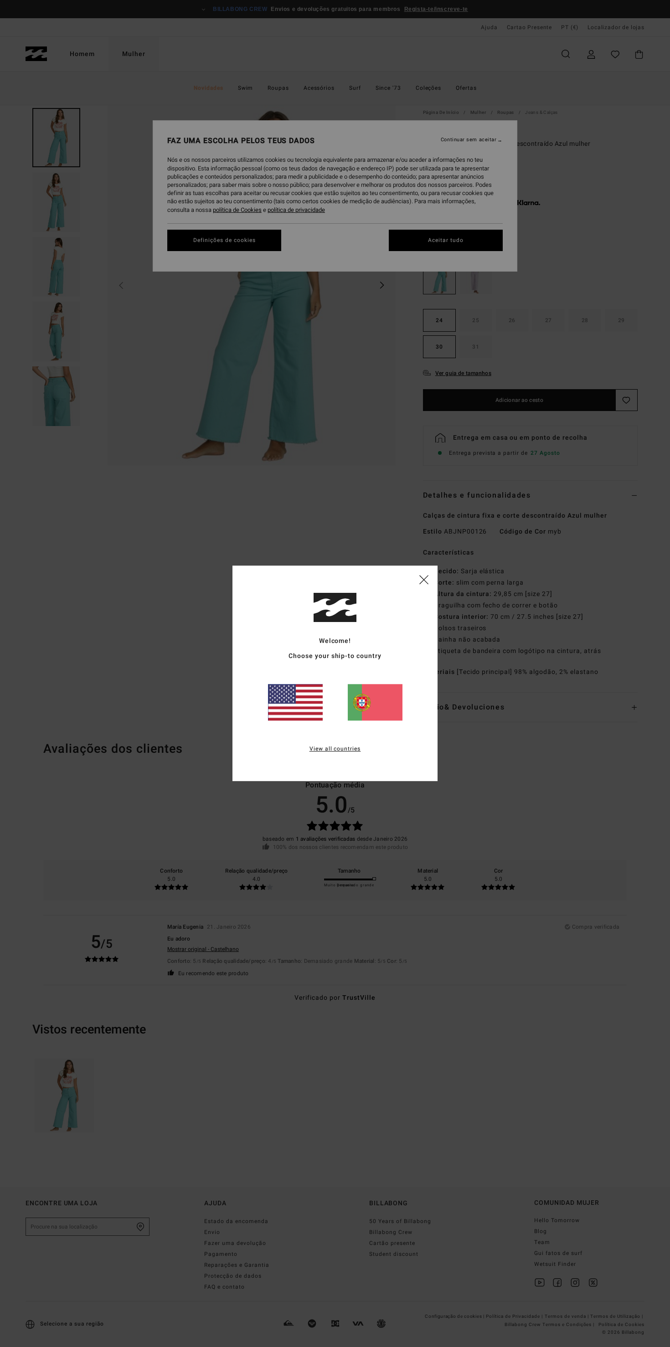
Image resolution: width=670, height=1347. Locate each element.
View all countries (335, 749)
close (423, 579)
